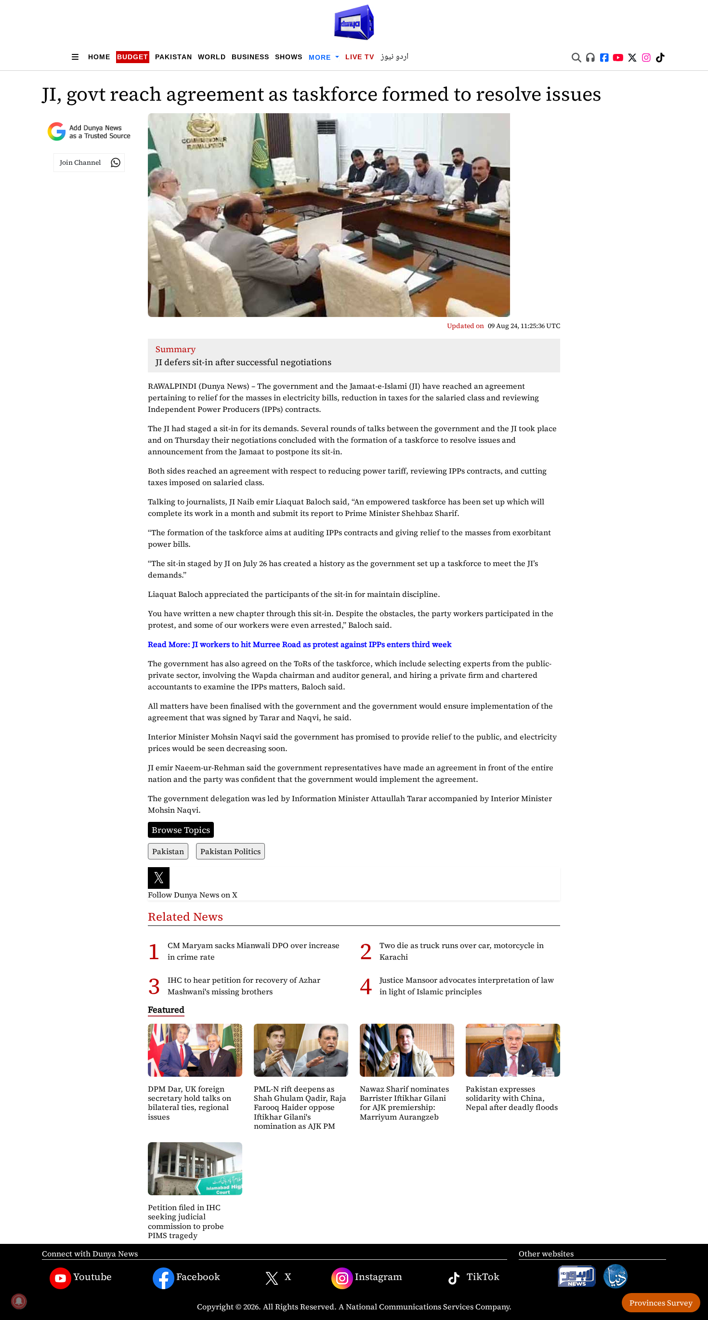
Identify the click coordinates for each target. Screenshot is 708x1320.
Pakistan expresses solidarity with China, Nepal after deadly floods (512, 1097)
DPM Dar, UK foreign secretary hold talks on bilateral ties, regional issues (189, 1102)
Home (99, 57)
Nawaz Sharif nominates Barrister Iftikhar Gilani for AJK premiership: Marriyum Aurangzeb (404, 1102)
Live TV (359, 57)
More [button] (321, 57)
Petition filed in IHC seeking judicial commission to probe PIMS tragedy (186, 1221)
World (212, 57)
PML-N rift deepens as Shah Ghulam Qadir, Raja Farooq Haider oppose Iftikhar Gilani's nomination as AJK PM (300, 1107)
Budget (132, 57)
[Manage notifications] (18, 1301)
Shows (288, 57)
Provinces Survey (661, 1302)
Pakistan (173, 57)
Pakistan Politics (230, 851)
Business (250, 57)
